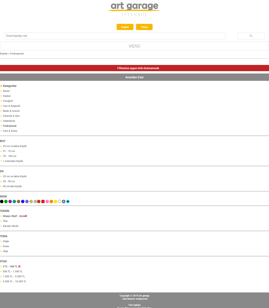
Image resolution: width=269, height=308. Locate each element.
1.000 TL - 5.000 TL (14, 277)
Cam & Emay (10, 131)
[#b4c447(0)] (31, 202)
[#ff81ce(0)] (47, 202)
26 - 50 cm (9, 182)
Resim (6, 91)
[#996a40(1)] (18, 202)
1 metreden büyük (13, 161)
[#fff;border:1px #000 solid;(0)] (59, 202)
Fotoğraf (8, 101)
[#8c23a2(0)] (10, 202)
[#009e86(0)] (14, 202)
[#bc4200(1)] (38, 202)
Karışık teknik (10, 226)
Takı (5, 221)
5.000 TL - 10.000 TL (14, 282)
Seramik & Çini (11, 116)
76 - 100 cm (9, 156)
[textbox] (115, 36)
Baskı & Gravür (11, 111)
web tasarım (128, 299)
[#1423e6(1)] (22, 202)
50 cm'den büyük (12, 187)
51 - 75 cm (9, 151)
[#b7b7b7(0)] (35, 202)
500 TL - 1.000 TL (13, 272)
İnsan (6, 247)
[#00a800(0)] (6, 202)
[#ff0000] (43, 202)
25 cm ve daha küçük (15, 146)
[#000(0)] (1, 202)
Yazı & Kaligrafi (11, 106)
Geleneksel (9, 121)
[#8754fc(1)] (27, 202)
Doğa (6, 242)
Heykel (6, 96)
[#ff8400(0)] (51, 202)
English (124, 27)
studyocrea (141, 299)
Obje (5, 252)
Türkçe (145, 27)
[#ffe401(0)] (55, 202)
